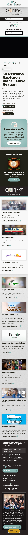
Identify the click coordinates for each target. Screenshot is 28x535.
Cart (11, 4)
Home (4, 62)
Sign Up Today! (6, 270)
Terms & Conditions (8, 480)
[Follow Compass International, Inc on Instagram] (13, 489)
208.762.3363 (13, 460)
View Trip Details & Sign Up (10, 220)
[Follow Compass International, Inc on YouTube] (16, 489)
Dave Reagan (8, 114)
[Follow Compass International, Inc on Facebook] (6, 489)
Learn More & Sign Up (9, 298)
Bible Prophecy (12, 62)
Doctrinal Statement (9, 475)
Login (15, 2)
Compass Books (7, 383)
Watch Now (5, 410)
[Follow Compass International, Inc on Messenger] (9, 489)
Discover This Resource (9, 436)
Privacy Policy (7, 478)
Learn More (5, 245)
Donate (18, 4)
